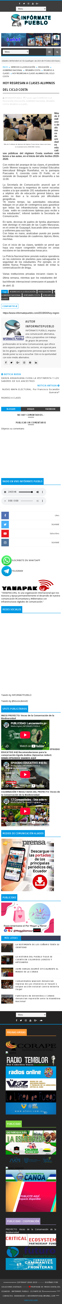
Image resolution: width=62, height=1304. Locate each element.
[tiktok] (41, 2)
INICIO (5, 67)
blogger (11, 409)
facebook (50, 409)
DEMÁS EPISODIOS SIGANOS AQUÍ (18, 758)
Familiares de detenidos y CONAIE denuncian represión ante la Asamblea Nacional (37, 999)
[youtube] (32, 3)
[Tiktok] (45, 1019)
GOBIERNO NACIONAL (12, 70)
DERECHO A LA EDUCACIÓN (23, 67)
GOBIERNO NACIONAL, (36, 101)
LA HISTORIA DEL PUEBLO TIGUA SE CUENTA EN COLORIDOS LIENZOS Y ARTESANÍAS (34, 959)
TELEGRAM (17, 570)
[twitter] (24, 3)
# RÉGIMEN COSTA (32, 295)
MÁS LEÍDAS (11, 938)
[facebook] (19, 3)
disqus (30, 409)
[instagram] (28, 3)
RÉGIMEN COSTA (32, 70)
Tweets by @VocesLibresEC (14, 701)
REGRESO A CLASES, (19, 104)
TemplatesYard (31, 1300)
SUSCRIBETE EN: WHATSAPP (26, 560)
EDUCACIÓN (43, 67)
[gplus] (37, 3)
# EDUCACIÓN (45, 291)
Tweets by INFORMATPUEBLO (16, 695)
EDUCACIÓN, (19, 101)
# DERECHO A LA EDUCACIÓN (23, 291)
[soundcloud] (41, 1020)
